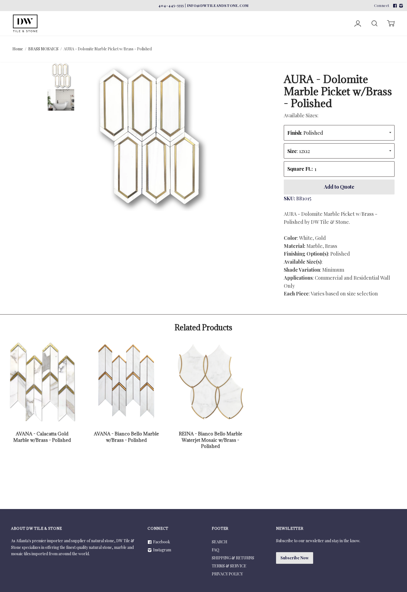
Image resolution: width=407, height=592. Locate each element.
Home (17, 48)
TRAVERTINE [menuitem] (100, 14)
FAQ (215, 549)
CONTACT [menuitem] (338, 14)
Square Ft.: (300, 168)
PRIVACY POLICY (227, 574)
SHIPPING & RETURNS (233, 557)
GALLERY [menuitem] (305, 14)
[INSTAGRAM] (400, 5)
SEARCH (219, 541)
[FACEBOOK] (394, 5)
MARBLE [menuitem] (59, 14)
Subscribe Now (294, 557)
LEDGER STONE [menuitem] (149, 14)
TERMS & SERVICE (229, 565)
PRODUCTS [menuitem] (265, 14)
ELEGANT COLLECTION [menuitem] (210, 14)
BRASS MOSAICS (43, 48)
